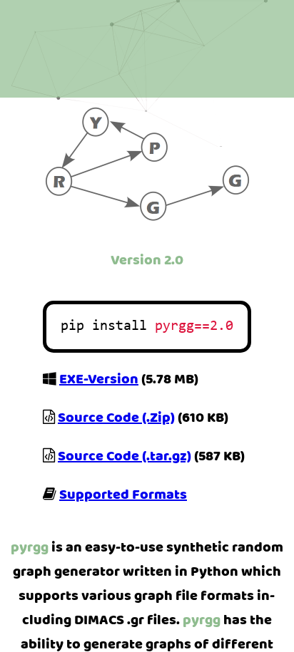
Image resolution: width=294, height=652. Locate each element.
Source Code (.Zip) (116, 417)
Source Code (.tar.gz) (124, 456)
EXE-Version (98, 379)
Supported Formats (123, 494)
